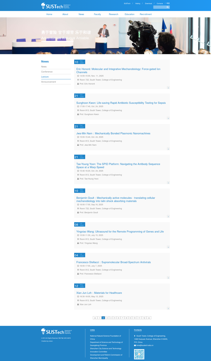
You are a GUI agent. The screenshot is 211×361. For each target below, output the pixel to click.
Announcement (48, 81)
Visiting (137, 3)
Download (148, 3)
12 (144, 317)
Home (49, 14)
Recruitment (146, 14)
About (65, 14)
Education (129, 14)
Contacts (160, 3)
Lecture (45, 76)
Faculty (97, 14)
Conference (47, 71)
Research (113, 14)
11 (139, 317)
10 (135, 317)
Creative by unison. (47, 341)
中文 (168, 3)
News (81, 14)
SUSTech (127, 3)
